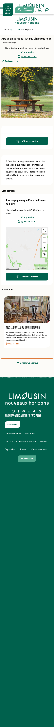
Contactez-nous (39, 449)
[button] (39, 9)
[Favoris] (47, 10)
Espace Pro (10, 449)
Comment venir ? (27, 458)
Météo (43, 441)
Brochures (30, 433)
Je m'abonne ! (12, 424)
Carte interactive (13, 433)
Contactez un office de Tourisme (20, 441)
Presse (23, 449)
